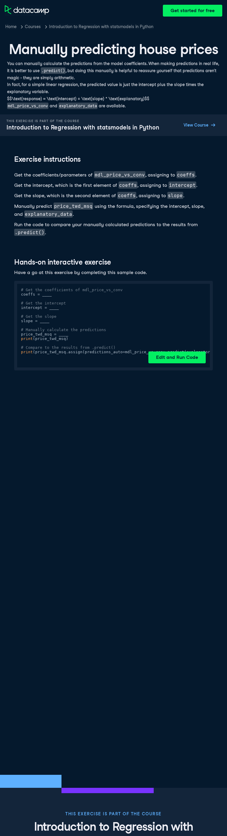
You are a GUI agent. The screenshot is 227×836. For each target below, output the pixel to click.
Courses (33, 26)
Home (11, 26)
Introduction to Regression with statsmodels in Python (101, 26)
